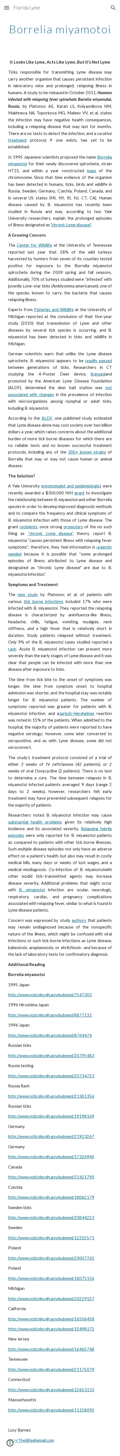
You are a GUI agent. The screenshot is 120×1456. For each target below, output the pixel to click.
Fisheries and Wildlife (54, 309)
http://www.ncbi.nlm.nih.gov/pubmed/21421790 (51, 1177)
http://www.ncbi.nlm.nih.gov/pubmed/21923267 (51, 1136)
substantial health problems (35, 822)
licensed (98, 374)
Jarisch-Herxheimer (77, 713)
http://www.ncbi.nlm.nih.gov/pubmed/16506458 (51, 1319)
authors (79, 920)
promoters (73, 526)
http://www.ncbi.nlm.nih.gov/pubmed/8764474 (50, 1035)
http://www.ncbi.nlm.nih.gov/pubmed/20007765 (51, 1258)
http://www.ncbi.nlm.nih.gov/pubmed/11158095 (51, 1410)
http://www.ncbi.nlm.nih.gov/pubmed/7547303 (50, 994)
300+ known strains (87, 452)
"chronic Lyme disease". (71, 224)
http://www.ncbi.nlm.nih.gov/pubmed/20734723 (51, 1076)
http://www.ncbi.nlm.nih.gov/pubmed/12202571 (51, 1237)
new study (28, 594)
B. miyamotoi (32, 889)
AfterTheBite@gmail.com (31, 1440)
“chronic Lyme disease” (50, 533)
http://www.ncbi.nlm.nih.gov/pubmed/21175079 (51, 1369)
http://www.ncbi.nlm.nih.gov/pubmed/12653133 (51, 1389)
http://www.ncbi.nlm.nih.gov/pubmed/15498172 (51, 1329)
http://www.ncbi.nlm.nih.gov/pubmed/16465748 (51, 1349)
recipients (28, 526)
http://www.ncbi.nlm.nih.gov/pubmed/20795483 (51, 1055)
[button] (6, 7)
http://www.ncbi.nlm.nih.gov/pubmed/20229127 (51, 1298)
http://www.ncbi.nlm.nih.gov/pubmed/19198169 (51, 1116)
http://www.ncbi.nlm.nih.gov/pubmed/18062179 (51, 1197)
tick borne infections (43, 601)
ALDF (47, 418)
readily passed (98, 360)
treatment (17, 140)
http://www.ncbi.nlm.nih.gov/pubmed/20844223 (51, 1217)
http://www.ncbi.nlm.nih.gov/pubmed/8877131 (50, 1015)
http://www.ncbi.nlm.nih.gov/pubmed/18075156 (51, 1278)
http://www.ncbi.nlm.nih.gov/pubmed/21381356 (51, 1096)
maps (91, 170)
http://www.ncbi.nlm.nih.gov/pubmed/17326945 (51, 1156)
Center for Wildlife (34, 245)
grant (80, 493)
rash (12, 649)
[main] (60, 29)
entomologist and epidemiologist (71, 486)
